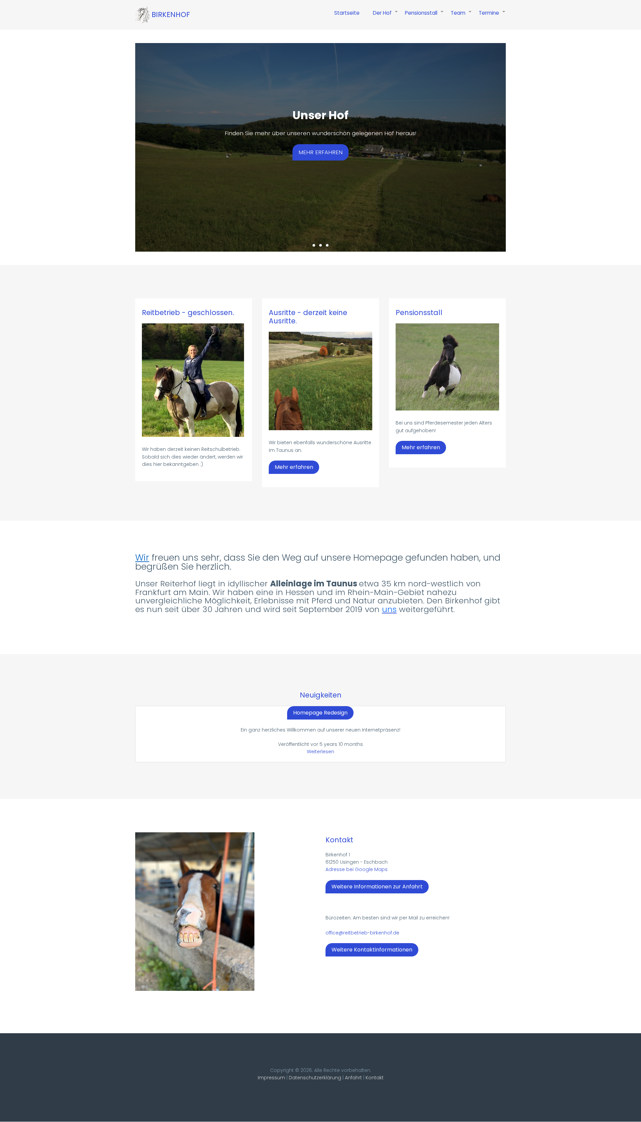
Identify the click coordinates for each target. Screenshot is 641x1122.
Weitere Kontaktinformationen (372, 949)
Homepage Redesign (320, 713)
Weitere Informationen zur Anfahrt (377, 886)
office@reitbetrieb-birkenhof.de (362, 932)
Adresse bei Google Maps (357, 869)
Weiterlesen (320, 751)
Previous (125, 139)
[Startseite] (142, 14)
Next (515, 139)
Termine (492, 16)
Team (461, 16)
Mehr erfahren (320, 152)
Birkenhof (171, 14)
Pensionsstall (424, 16)
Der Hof (385, 16)
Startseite (347, 12)
